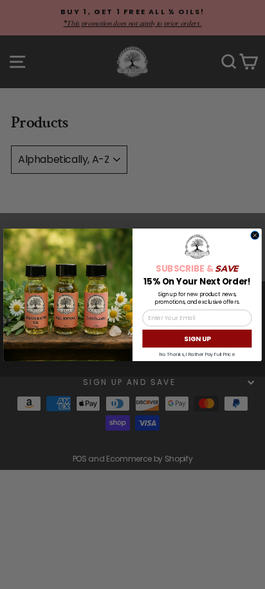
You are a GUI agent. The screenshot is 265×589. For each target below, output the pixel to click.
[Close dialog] (255, 235)
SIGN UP (197, 337)
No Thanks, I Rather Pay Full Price (197, 353)
